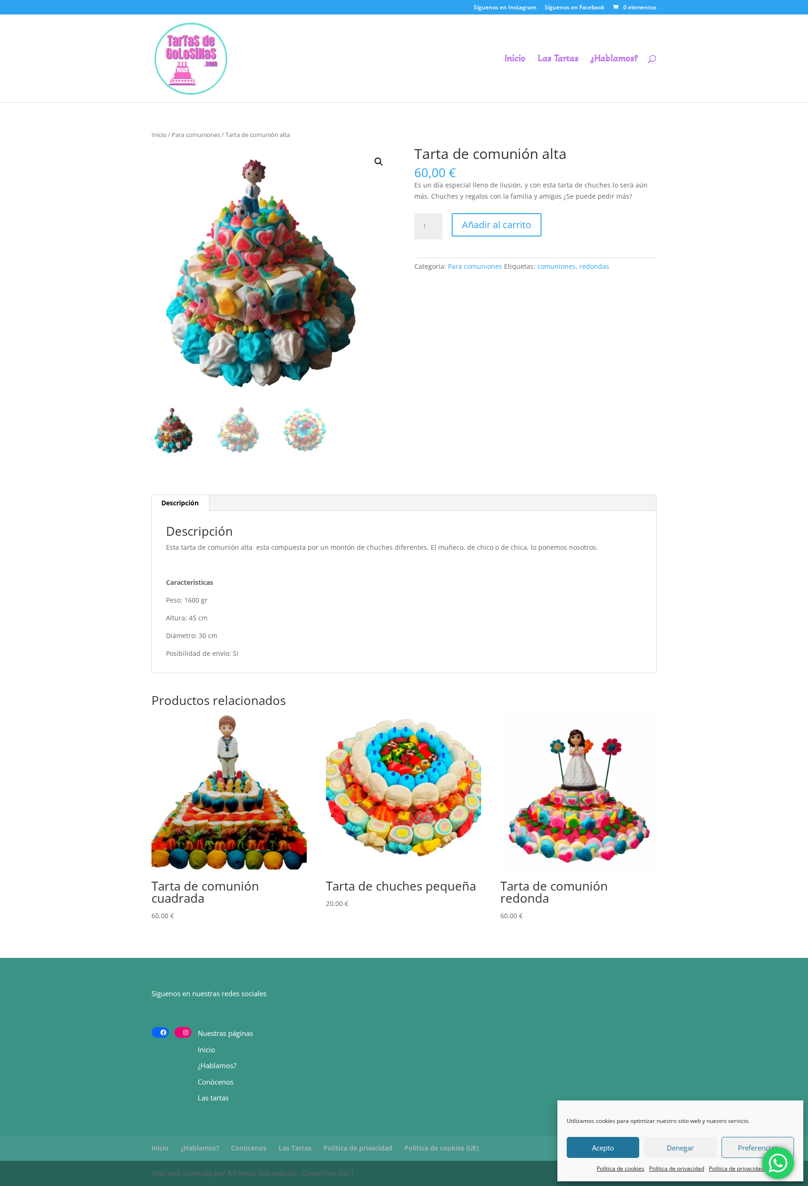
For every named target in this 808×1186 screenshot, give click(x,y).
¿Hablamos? (614, 59)
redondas (594, 266)
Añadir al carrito (496, 224)
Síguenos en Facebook (575, 8)
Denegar (680, 1147)
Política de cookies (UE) (441, 1147)
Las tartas (213, 1097)
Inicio (515, 59)
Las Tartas (558, 59)
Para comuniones (196, 134)
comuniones (556, 266)
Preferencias (758, 1147)
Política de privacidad (676, 1168)
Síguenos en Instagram (505, 8)
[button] (378, 161)
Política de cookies (620, 1168)
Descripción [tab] (180, 502)
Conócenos (215, 1081)
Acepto (603, 1147)
